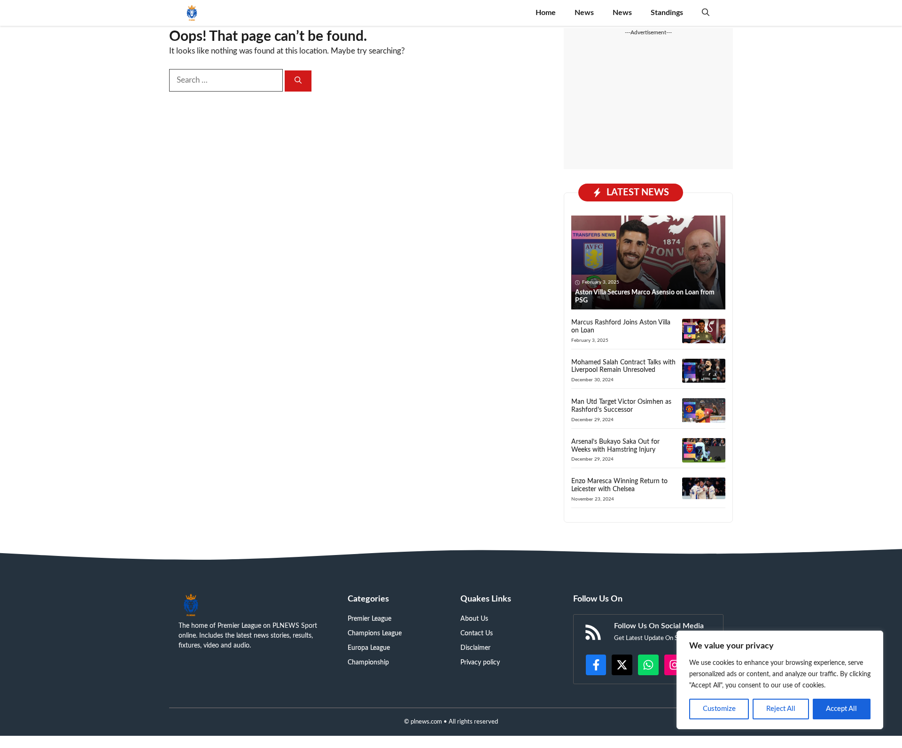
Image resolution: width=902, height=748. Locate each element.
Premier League (369, 619)
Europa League (369, 648)
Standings (667, 12)
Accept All (841, 708)
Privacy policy (480, 662)
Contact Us (476, 633)
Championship (368, 662)
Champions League (375, 633)
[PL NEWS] (191, 13)
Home (546, 12)
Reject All (780, 708)
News (584, 12)
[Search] (298, 81)
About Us (474, 619)
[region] (779, 680)
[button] (705, 13)
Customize (719, 708)
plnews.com (426, 722)
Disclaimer (475, 648)
